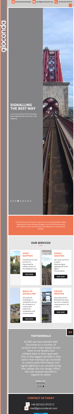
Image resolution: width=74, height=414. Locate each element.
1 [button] (13, 201)
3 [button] (18, 201)
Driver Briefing (59, 292)
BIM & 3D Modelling (29, 292)
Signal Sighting (59, 254)
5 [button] (23, 201)
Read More (29, 274)
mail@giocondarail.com (43, 408)
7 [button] (28, 201)
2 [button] (15, 201)
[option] (40, 111)
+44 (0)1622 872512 (42, 404)
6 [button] (25, 201)
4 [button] (20, 201)
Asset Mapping (28, 254)
